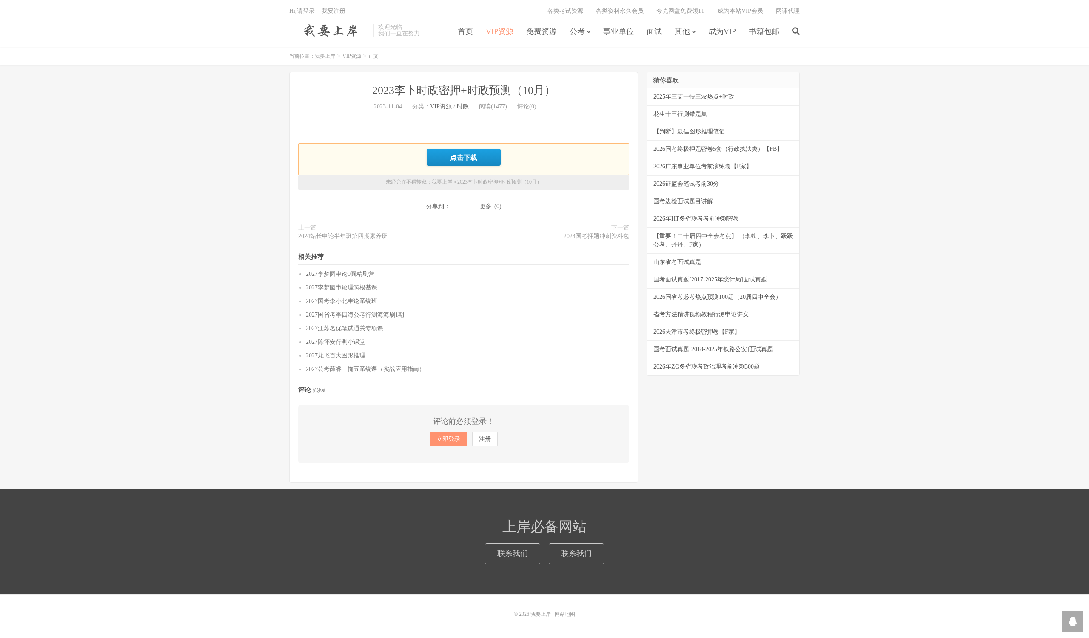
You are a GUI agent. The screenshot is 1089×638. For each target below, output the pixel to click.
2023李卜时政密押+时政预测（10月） (464, 90)
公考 (577, 31)
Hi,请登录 (302, 11)
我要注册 (333, 11)
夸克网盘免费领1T (680, 11)
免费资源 (541, 31)
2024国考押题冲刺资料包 (596, 236)
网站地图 (565, 614)
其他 (682, 31)
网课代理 (788, 11)
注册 (485, 439)
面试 (654, 31)
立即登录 (448, 439)
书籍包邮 (764, 31)
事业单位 (618, 31)
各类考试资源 (565, 11)
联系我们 (512, 553)
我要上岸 (329, 30)
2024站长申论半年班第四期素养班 (343, 236)
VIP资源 (499, 31)
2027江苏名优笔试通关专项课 (344, 328)
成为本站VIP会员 (740, 11)
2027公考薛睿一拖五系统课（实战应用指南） (365, 369)
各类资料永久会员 (620, 11)
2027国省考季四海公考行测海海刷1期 (355, 315)
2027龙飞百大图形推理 (335, 355)
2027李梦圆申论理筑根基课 (341, 287)
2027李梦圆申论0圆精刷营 (340, 274)
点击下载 (463, 157)
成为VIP (722, 31)
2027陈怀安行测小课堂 (335, 342)
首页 (465, 31)
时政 (463, 106)
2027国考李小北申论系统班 (341, 301)
